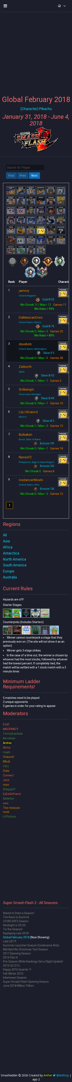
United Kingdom (27, 295)
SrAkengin (26, 389)
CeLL (6, 766)
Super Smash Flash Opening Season (26, 981)
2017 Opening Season (17, 953)
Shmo (7, 747)
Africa (7, 547)
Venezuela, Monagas (30, 394)
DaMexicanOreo (31, 317)
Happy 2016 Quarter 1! (17, 969)
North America (14, 559)
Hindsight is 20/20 (14, 925)
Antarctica (11, 553)
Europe (8, 571)
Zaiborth (25, 367)
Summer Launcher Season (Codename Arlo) (31, 945)
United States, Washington (33, 348)
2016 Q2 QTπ (11, 965)
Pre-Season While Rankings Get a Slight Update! (33, 961)
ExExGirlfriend (12, 794)
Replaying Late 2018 (16, 933)
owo (5, 803)
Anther (7, 743)
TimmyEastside (13, 733)
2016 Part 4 (10, 957)
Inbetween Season (15, 977)
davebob (25, 344)
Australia (10, 577)
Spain (22, 371)
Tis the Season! (12, 929)
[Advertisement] (36, 51)
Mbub (6, 761)
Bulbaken (25, 435)
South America (14, 565)
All (5, 535)
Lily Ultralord (28, 412)
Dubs (6, 770)
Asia (6, 541)
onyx (6, 784)
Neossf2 (25, 457)
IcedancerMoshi (31, 480)
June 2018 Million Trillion (18, 985)
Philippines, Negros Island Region (36, 462)
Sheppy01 (9, 789)
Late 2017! (9, 941)
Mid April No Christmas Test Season (25, 949)
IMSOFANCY (10, 729)
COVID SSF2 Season (15, 921)
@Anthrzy (63, 1075)
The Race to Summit (16, 917)
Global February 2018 (16, 937)
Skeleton (8, 798)
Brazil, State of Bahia (30, 439)
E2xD (6, 724)
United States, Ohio (29, 484)
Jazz (6, 780)
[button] (62, 5)
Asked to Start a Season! (18, 913)
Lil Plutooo (9, 816)
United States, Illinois (30, 322)
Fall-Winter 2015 (13, 973)
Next (34, 175)
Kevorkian (9, 738)
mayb (6, 752)
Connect (8, 775)
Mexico (23, 416)
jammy (24, 291)
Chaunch (8, 756)
